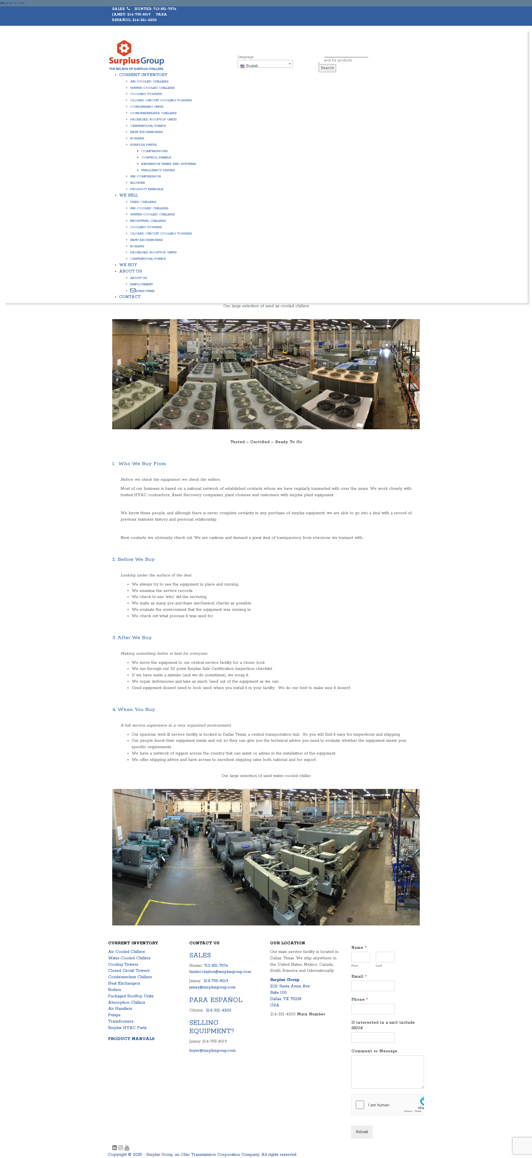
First (354, 965)
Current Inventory (143, 74)
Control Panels (156, 157)
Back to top (14, 3)
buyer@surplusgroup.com (212, 1050)
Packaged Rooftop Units (153, 119)
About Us (130, 271)
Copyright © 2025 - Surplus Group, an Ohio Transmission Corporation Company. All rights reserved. (202, 1154)
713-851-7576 (216, 965)
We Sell (128, 195)
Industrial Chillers (148, 221)
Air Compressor (145, 176)
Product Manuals (146, 189)
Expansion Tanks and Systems (168, 164)
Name (359, 947)
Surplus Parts (143, 145)
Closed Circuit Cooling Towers (161, 100)
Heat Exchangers (146, 132)
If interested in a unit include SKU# (383, 1025)
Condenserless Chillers (153, 113)
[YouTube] (126, 1148)
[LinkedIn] (115, 1148)
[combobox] (265, 64)
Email (359, 976)
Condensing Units (146, 107)
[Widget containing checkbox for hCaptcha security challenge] (387, 1104)
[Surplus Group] (136, 54)
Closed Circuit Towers (129, 970)
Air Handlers (120, 1008)
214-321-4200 (218, 1010)
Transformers (121, 1021)
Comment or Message (374, 1051)
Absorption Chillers (126, 1002)
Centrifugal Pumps (148, 126)
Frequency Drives (158, 170)
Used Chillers (143, 202)
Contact (129, 296)
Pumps (114, 1015)
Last (379, 965)
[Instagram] (121, 1148)
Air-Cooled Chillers (149, 81)
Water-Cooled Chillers (152, 88)
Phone (359, 999)
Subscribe (145, 291)
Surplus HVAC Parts (127, 1027)
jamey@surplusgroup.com (212, 987)
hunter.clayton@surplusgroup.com (220, 971)
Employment (141, 284)
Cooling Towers (146, 94)
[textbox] (265, 66)
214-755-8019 (216, 980)
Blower (137, 183)
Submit (362, 1131)
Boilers (137, 138)
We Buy (128, 265)
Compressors (154, 151)
